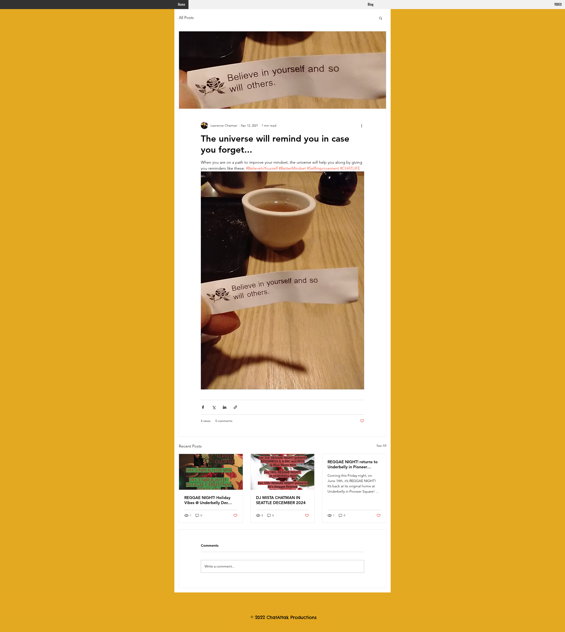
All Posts (186, 17)
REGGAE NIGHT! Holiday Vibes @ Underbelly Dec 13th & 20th (207, 500)
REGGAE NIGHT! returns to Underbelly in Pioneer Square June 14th (353, 464)
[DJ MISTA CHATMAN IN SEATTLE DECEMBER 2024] (283, 472)
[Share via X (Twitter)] (214, 407)
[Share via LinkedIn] (224, 407)
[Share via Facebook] (203, 407)
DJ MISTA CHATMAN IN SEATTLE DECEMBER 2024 (281, 500)
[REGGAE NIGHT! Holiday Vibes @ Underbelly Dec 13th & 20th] (211, 472)
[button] (381, 18)
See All (381, 446)
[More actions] (361, 125)
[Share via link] (235, 407)
